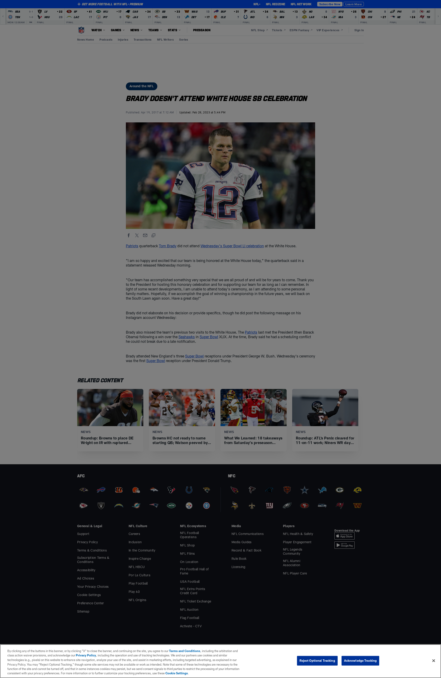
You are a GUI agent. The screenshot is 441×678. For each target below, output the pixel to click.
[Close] (434, 661)
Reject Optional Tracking (317, 660)
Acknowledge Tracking (360, 660)
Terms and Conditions (184, 651)
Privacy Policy (86, 655)
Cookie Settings (176, 673)
